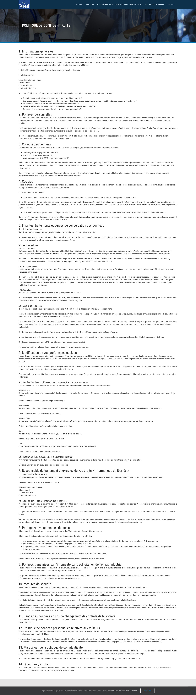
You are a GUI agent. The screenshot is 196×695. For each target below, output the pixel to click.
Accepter (147, 691)
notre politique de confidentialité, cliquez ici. (124, 691)
